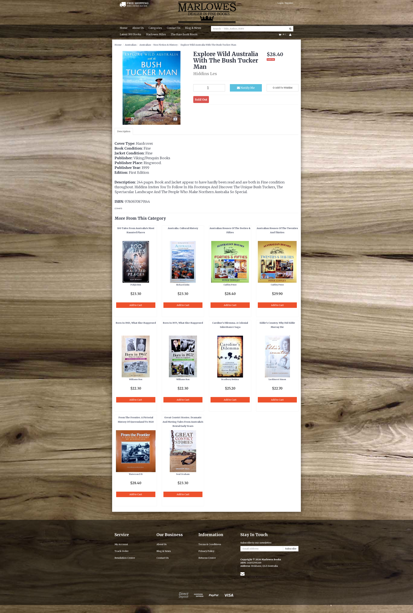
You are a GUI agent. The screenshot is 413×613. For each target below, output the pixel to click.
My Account (121, 544)
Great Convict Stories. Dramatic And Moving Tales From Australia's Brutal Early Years (183, 421)
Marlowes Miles (156, 34)
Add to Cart (135, 305)
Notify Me (247, 88)
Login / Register (285, 3)
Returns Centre (207, 557)
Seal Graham (183, 474)
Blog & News (193, 27)
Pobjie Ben (136, 285)
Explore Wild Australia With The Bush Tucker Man (208, 44)
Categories (155, 27)
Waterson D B (135, 474)
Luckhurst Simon (277, 379)
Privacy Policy (206, 551)
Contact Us (173, 27)
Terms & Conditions (209, 544)
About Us (138, 27)
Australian (130, 44)
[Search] (290, 28)
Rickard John (182, 285)
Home (123, 27)
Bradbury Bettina (230, 379)
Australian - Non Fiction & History (158, 44)
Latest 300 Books (130, 34)
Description (123, 131)
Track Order (122, 551)
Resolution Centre (125, 557)
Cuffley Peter (230, 285)
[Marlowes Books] (206, 12)
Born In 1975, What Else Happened (183, 322)
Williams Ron (135, 379)
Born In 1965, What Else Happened (136, 322)
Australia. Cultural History (183, 228)
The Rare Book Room (184, 34)
